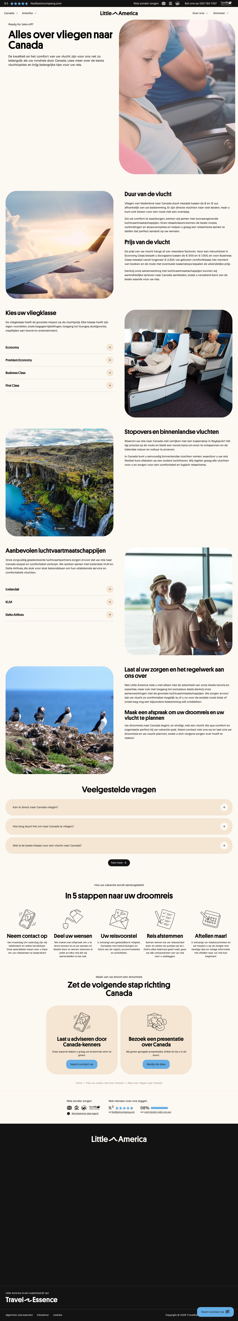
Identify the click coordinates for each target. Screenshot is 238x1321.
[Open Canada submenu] (26, 1221)
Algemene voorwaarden (19, 1315)
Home (79, 1083)
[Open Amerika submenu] (28, 1229)
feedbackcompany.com (123, 1112)
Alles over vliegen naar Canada (145, 1083)
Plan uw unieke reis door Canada (105, 1083)
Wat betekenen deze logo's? (85, 1113)
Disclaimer (43, 1315)
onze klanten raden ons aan (157, 1112)
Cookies (57, 1315)
